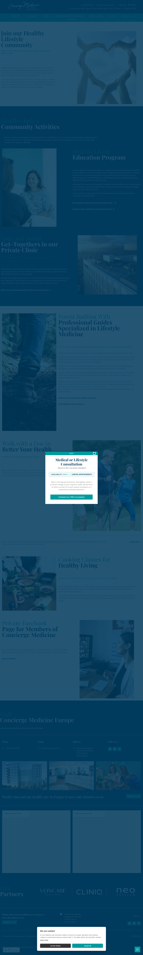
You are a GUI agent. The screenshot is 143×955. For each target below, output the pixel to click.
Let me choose (55, 946)
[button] (94, 453)
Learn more (44, 940)
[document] (71, 477)
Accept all (87, 946)
